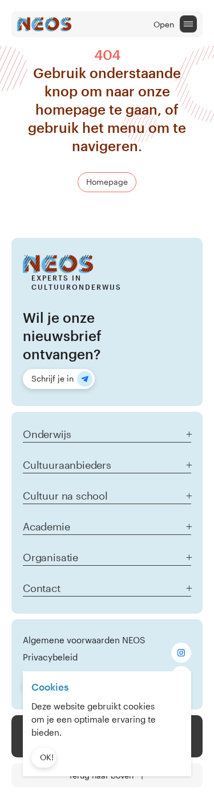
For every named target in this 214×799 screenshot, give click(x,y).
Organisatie (50, 557)
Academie (46, 526)
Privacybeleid (50, 657)
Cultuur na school (65, 495)
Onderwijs (47, 434)
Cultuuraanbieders (67, 465)
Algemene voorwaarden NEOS (84, 640)
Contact (41, 588)
